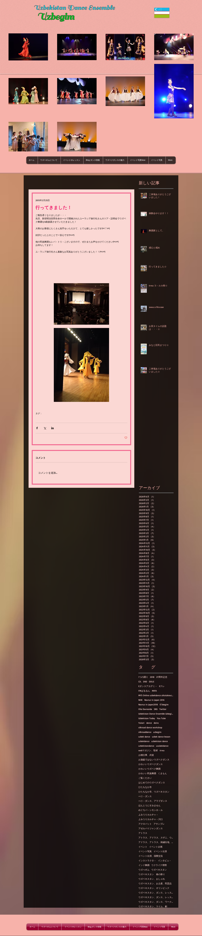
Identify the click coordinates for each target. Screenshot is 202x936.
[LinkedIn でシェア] (52, 428)
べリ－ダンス (145, 796)
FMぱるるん (144, 690)
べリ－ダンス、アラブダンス (152, 800)
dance (149, 722)
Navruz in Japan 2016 (154, 700)
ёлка (162, 750)
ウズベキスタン (159, 869)
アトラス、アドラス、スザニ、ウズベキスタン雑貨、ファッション (155, 837)
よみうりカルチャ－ (148, 814)
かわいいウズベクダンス (150, 764)
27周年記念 (161, 677)
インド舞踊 (143, 865)
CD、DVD (142, 681)
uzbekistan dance (159, 741)
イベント (142, 846)
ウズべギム (143, 869)
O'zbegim (164, 704)
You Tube (161, 718)
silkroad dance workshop (150, 727)
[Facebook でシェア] (37, 428)
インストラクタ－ (147, 860)
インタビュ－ (164, 860)
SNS (155, 709)
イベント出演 (160, 851)
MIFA (154, 690)
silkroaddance (144, 732)
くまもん (162, 773)
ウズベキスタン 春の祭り (151, 874)
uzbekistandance (146, 745)
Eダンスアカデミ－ (147, 686)
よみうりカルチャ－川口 (150, 819)
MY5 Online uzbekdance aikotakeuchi (155, 695)
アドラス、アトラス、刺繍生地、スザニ (155, 842)
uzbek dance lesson (161, 736)
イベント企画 (155, 846)
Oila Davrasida (145, 709)
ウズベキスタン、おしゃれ (151, 878)
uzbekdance (143, 741)
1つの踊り (143, 677)
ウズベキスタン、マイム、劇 (152, 906)
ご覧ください (145, 778)
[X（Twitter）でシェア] (44, 428)
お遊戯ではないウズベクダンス (153, 759)
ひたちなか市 (145, 787)
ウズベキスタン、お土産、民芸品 (155, 883)
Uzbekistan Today (146, 718)
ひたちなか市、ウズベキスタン (153, 791)
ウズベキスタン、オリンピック (153, 888)
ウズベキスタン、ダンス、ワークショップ (155, 901)
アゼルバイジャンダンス (150, 828)
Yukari (141, 722)
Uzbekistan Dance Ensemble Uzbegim (155, 713)
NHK (140, 700)
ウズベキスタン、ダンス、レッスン (155, 892)
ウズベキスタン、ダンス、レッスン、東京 (155, 897)
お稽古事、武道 (146, 755)
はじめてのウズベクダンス (151, 782)
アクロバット (145, 823)
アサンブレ (159, 823)
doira (156, 722)
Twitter (162, 709)
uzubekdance (162, 745)
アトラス (142, 833)
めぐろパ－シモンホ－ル (150, 810)
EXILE (151, 681)
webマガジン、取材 (148, 750)
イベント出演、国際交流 (150, 856)
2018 (152, 677)
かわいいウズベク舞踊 (149, 768)
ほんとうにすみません (149, 805)
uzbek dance (144, 736)
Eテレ (162, 686)
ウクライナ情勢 (159, 865)
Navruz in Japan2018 (148, 704)
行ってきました (43, 418)
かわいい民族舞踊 (147, 773)
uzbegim (157, 732)
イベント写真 (145, 851)
